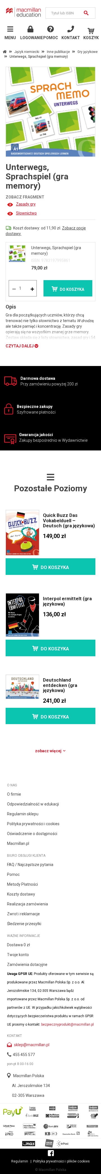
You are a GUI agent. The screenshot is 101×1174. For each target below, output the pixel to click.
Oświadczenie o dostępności (32, 833)
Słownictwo (26, 213)
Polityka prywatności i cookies (33, 824)
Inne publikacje (58, 52)
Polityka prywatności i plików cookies (61, 1161)
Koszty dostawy (21, 894)
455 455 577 (24, 1054)
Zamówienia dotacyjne (27, 964)
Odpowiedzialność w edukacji (33, 804)
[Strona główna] (24, 12)
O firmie (14, 794)
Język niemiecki (26, 52)
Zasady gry (26, 204)
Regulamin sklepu (22, 814)
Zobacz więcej (48, 751)
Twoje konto (18, 954)
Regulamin (19, 1161)
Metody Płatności (22, 884)
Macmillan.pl (18, 843)
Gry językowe (87, 52)
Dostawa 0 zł (18, 945)
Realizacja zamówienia (27, 904)
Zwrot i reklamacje (23, 914)
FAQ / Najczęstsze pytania (30, 864)
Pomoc (13, 874)
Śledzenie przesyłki (24, 923)
